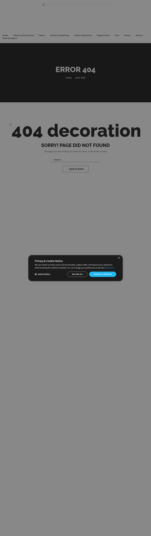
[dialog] (75, 268)
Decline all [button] (77, 274)
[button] (42, 274)
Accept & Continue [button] (103, 274)
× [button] (119, 258)
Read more (109, 267)
